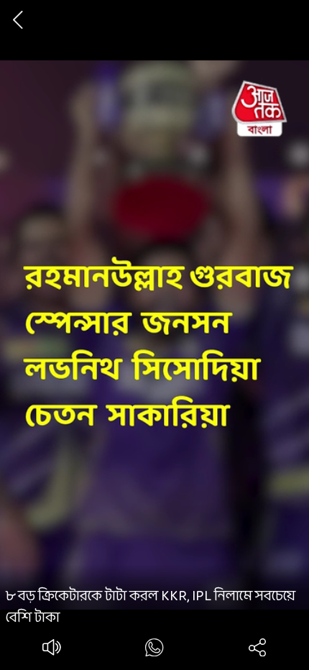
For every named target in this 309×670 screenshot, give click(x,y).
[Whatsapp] (154, 650)
